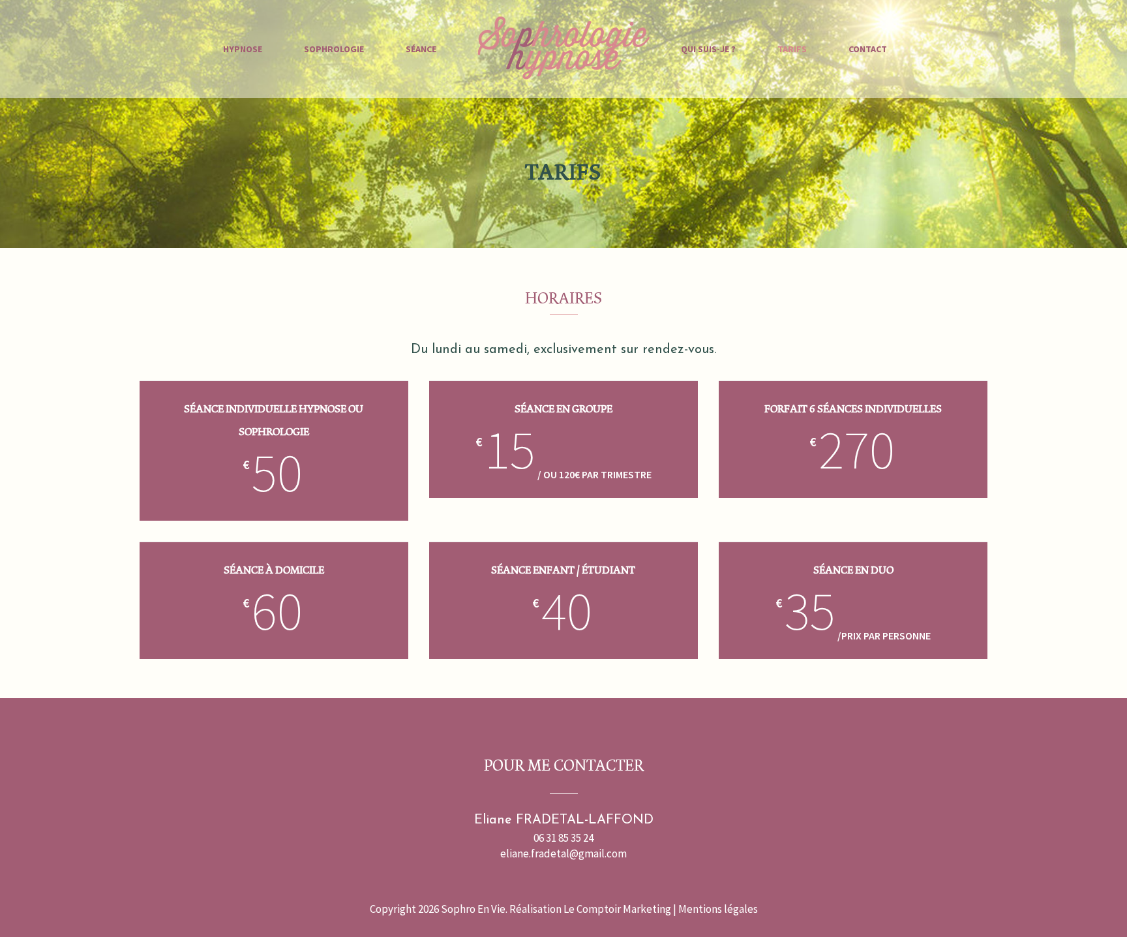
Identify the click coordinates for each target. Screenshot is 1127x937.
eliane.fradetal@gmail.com (563, 853)
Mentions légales (718, 909)
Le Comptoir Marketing (617, 909)
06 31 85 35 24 (563, 838)
